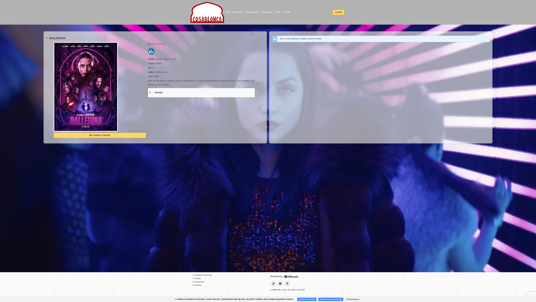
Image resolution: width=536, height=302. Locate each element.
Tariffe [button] (278, 12)
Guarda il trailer (101, 135)
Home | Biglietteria (233, 12)
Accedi (338, 12)
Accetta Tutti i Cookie (307, 299)
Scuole (288, 12)
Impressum (198, 282)
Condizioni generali (202, 275)
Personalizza (352, 299)
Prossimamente (252, 12)
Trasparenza (266, 12)
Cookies (197, 285)
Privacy (197, 278)
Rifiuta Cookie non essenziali (331, 299)
